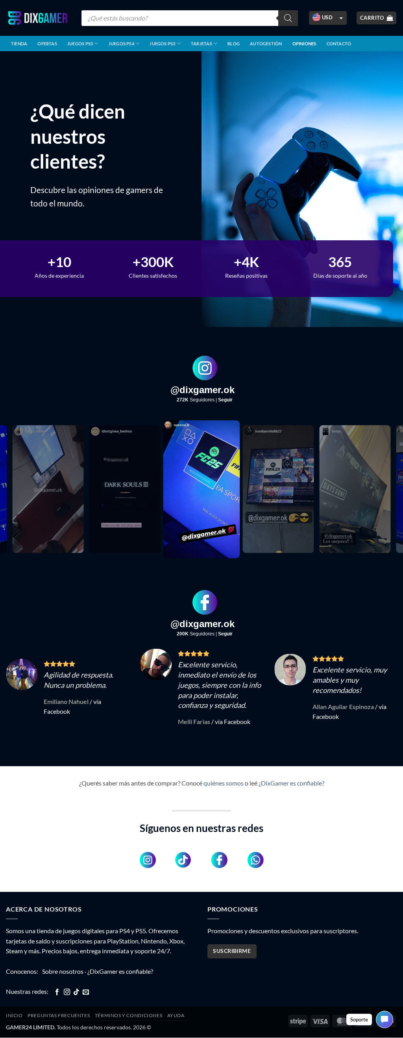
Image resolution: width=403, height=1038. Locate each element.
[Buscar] (288, 18)
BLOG (233, 43)
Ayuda (176, 1005)
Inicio (14, 1005)
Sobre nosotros (62, 961)
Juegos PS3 (162, 43)
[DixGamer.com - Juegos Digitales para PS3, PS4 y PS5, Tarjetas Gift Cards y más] (38, 18)
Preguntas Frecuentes (59, 1005)
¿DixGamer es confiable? (291, 772)
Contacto (339, 43)
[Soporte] (384, 1019)
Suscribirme (232, 941)
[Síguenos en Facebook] (57, 982)
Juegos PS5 (80, 43)
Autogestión (266, 43)
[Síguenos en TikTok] (76, 982)
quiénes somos (223, 772)
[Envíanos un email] (86, 982)
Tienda (19, 43)
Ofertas (47, 43)
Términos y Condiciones (128, 1005)
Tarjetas (201, 43)
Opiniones (304, 43)
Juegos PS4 (121, 43)
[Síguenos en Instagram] (67, 982)
